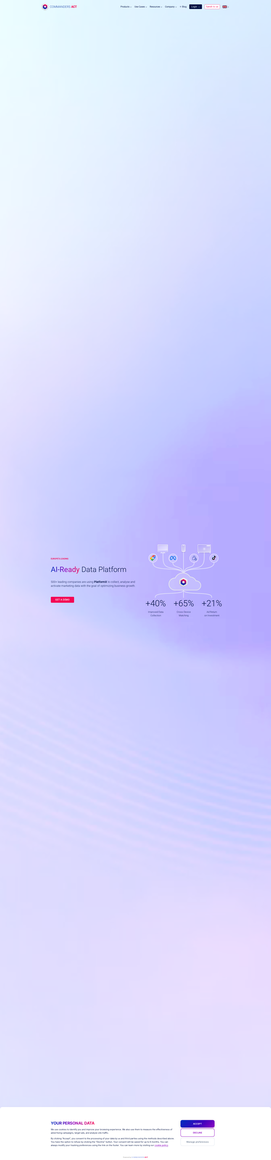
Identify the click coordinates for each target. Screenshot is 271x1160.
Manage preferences (197, 1142)
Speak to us (212, 6)
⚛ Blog (183, 6)
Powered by (135, 1157)
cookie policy (161, 1145)
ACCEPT (197, 1123)
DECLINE (197, 1132)
